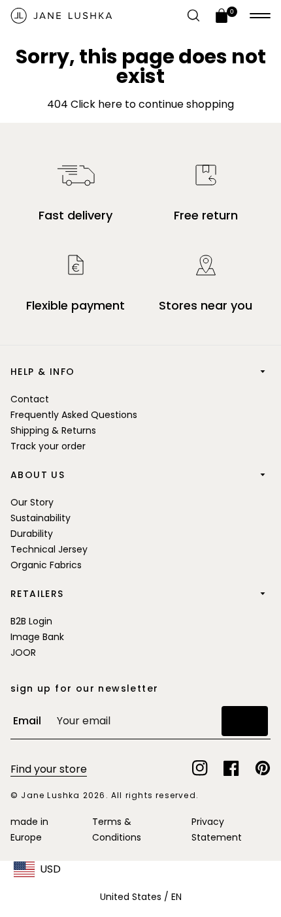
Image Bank (37, 636)
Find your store (48, 769)
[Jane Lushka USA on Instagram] (200, 768)
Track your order (48, 446)
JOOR (23, 652)
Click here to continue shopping (151, 104)
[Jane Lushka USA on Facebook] (231, 768)
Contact (29, 399)
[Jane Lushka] (61, 16)
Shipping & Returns (53, 430)
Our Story (32, 502)
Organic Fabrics (46, 564)
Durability (31, 533)
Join (244, 720)
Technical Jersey (49, 549)
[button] (260, 15)
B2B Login (31, 621)
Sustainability (40, 517)
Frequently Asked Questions (73, 414)
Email (27, 720)
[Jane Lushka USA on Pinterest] (263, 768)
